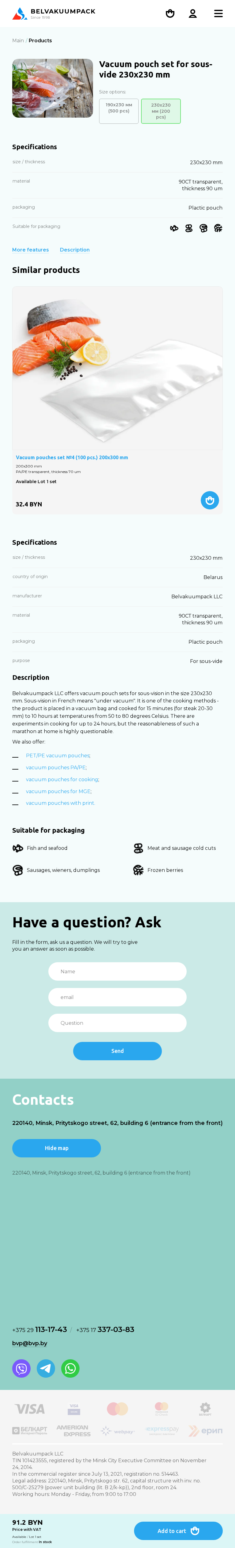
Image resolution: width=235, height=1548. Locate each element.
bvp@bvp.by (29, 1343)
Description (75, 250)
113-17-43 (39, 1329)
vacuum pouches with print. (60, 803)
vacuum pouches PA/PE (56, 767)
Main (18, 41)
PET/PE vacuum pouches (57, 756)
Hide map (57, 1148)
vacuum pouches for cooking (62, 779)
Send (117, 1051)
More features (30, 250)
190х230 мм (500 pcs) (119, 107)
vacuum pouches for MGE (58, 791)
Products (40, 41)
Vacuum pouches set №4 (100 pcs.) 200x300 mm (72, 457)
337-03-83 (105, 1329)
